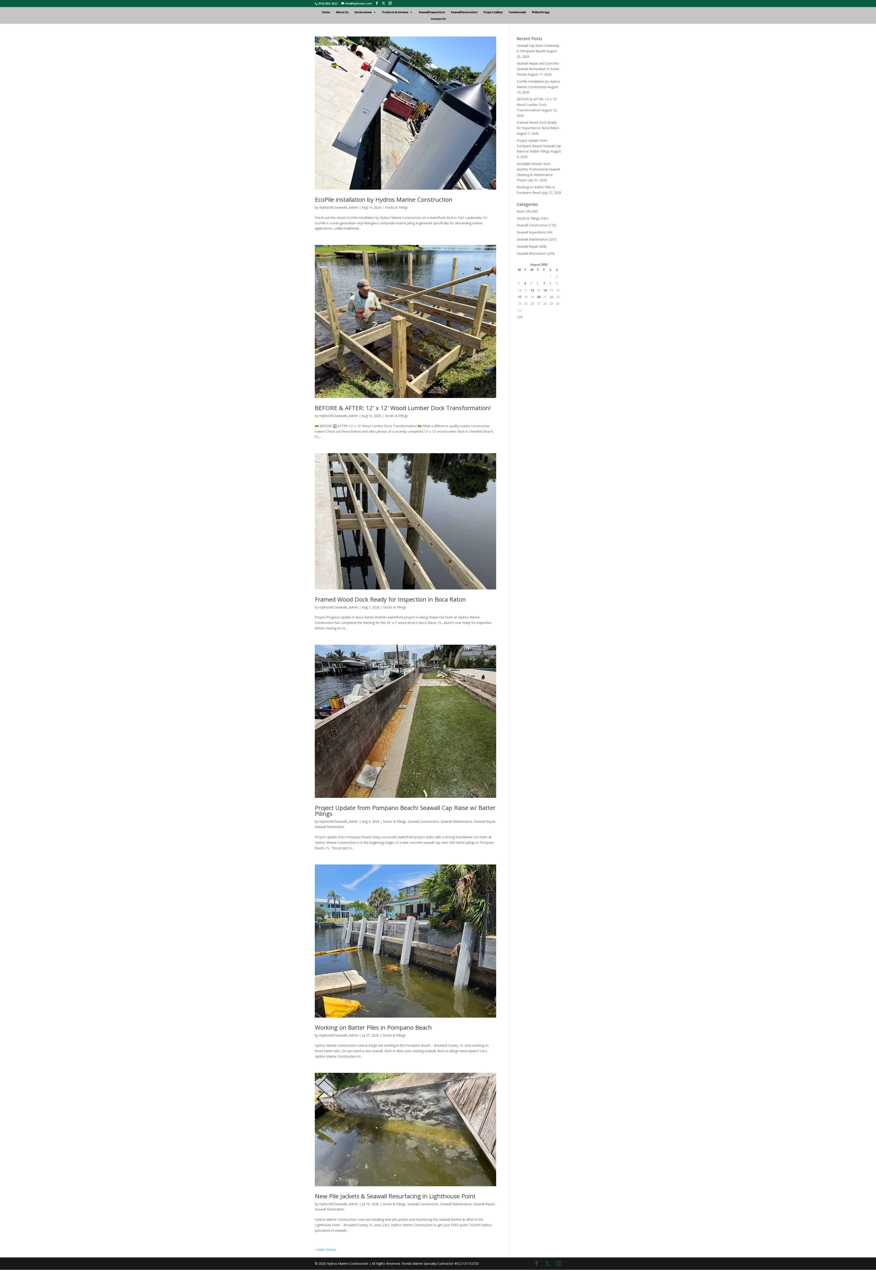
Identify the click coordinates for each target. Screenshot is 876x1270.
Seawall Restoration (464, 12)
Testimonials (517, 12)
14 (545, 290)
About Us (342, 12)
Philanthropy (540, 12)
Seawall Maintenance (456, 821)
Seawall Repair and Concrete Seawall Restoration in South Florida (538, 68)
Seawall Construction (423, 821)
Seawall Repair (484, 821)
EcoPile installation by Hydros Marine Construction (383, 199)
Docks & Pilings (396, 207)
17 (519, 297)
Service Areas (363, 12)
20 (538, 297)
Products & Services (395, 12)
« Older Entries (325, 1249)
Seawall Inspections (432, 12)
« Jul (520, 316)
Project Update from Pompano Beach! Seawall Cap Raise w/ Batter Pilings (405, 811)
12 (532, 290)
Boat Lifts (524, 211)
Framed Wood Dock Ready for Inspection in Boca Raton (390, 599)
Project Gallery (493, 12)
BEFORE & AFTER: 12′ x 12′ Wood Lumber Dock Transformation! (403, 408)
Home (326, 12)
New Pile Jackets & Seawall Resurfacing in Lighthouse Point (395, 1196)
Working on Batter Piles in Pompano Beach (373, 1027)
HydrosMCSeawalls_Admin (338, 207)
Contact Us (438, 19)
